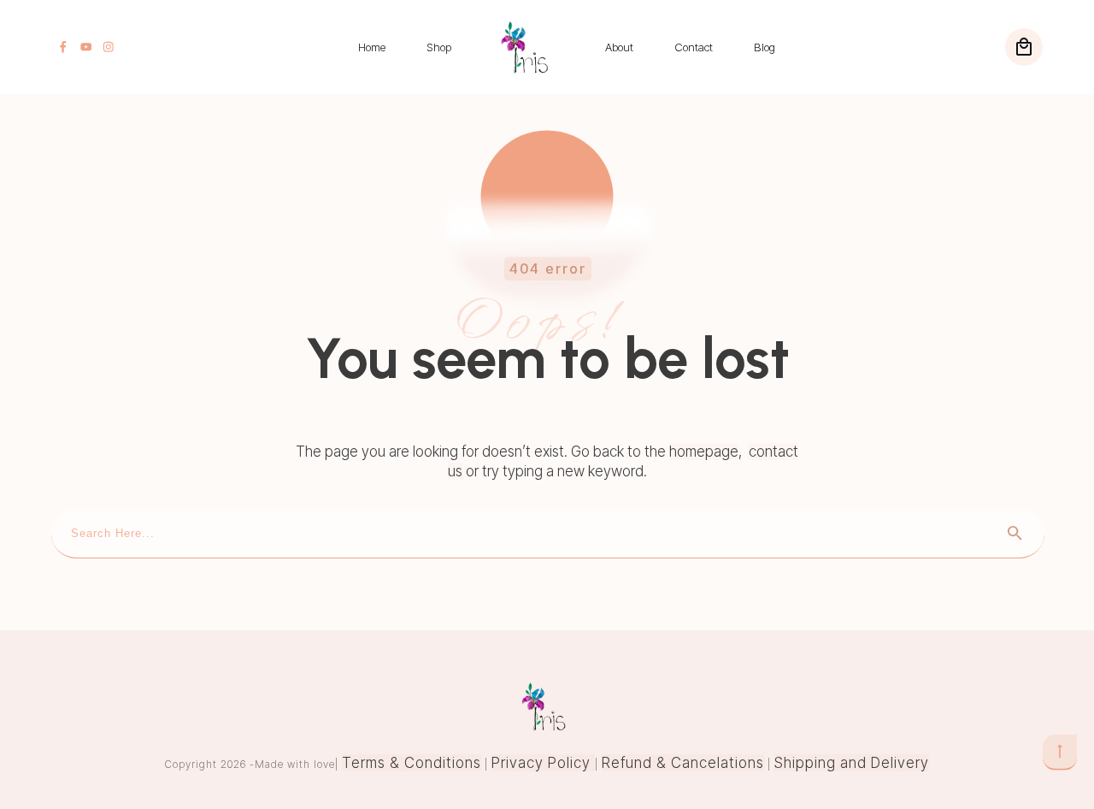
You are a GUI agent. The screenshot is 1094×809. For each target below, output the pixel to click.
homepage (703, 451)
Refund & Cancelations (683, 762)
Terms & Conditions (411, 762)
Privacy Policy (543, 762)
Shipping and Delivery (851, 762)
